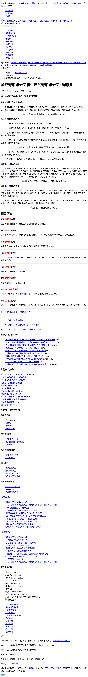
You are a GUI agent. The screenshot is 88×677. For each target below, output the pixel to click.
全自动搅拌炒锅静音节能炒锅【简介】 (21, 543)
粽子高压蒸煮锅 (12, 489)
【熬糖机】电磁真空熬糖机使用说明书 (21, 511)
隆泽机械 (8, 312)
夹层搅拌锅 (45, 3)
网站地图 (9, 632)
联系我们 (9, 55)
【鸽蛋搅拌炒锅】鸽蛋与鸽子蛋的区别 (21, 519)
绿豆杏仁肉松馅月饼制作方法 (17, 546)
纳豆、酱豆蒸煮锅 (13, 487)
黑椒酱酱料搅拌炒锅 (9, 405)
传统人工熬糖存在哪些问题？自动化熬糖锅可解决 (26, 351)
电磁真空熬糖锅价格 (19, 63)
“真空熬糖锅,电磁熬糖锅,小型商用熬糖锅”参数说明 (26, 516)
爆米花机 (35, 3)
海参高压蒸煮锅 (12, 492)
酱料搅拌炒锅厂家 (14, 65)
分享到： (4, 330)
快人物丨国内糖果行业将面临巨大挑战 (21, 557)
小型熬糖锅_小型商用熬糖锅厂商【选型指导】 (24, 513)
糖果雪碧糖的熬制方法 (15, 559)
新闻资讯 (9, 44)
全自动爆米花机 (12, 474)
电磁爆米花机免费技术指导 (17, 502)
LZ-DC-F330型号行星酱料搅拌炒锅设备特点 (23, 527)
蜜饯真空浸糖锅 (12, 455)
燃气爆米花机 (11, 471)
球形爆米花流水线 (13, 476)
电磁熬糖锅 (10, 33)
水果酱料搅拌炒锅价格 (15, 442)
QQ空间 (16, 330)
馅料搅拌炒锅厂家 (50, 63)
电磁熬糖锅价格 (12, 607)
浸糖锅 (80, 3)
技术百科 (5, 532)
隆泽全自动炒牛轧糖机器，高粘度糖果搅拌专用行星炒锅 (28, 342)
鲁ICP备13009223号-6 (61, 641)
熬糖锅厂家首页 (21, 73)
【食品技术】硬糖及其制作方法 (18, 551)
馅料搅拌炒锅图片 (29, 65)
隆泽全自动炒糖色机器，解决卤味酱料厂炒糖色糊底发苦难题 (30, 340)
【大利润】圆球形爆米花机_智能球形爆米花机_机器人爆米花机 (31, 505)
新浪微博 (23, 330)
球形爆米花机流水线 (66, 63)
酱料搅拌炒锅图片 (35, 63)
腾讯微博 (31, 330)
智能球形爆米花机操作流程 (19, 320)
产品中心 (9, 11)
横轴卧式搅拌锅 (69, 3)
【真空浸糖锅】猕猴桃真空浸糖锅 (14, 399)
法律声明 (9, 58)
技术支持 (9, 13)
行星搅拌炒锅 (11, 36)
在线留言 (9, 16)
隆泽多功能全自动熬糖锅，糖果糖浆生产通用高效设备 (28, 345)
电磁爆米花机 (10, 168)
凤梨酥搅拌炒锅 (12, 439)
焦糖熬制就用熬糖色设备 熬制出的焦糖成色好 (24, 356)
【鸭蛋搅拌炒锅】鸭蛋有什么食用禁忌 (21, 522)
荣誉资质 (9, 53)
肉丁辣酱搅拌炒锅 (8, 388)
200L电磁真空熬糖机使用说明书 (18, 508)
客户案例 (9, 629)
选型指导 (5, 497)
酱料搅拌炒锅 (16, 258)
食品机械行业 (24, 294)
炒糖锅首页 (10, 31)
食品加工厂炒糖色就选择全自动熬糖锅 (21, 348)
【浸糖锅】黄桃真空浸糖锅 (12, 383)
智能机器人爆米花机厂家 (11, 394)
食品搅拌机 (56, 3)
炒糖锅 (8, 426)
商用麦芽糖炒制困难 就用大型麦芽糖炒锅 (22, 362)
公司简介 (9, 50)
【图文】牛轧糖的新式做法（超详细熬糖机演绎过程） (28, 554)
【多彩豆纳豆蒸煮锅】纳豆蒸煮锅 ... (15, 377)
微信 (10, 330)
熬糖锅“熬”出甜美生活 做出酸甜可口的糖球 (23, 353)
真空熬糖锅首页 (12, 604)
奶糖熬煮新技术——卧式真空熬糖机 (20, 548)
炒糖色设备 (10, 429)
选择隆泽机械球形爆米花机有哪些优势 (23, 325)
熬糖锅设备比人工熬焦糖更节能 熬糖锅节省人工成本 (27, 364)
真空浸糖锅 (10, 458)
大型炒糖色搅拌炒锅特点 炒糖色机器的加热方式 (25, 359)
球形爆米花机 (17, 312)
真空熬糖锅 (10, 420)
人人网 (38, 330)
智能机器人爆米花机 (14, 615)
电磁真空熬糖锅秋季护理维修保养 (19, 524)
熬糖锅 (27, 3)
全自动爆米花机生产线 (46, 65)
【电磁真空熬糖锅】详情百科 (17, 540)
